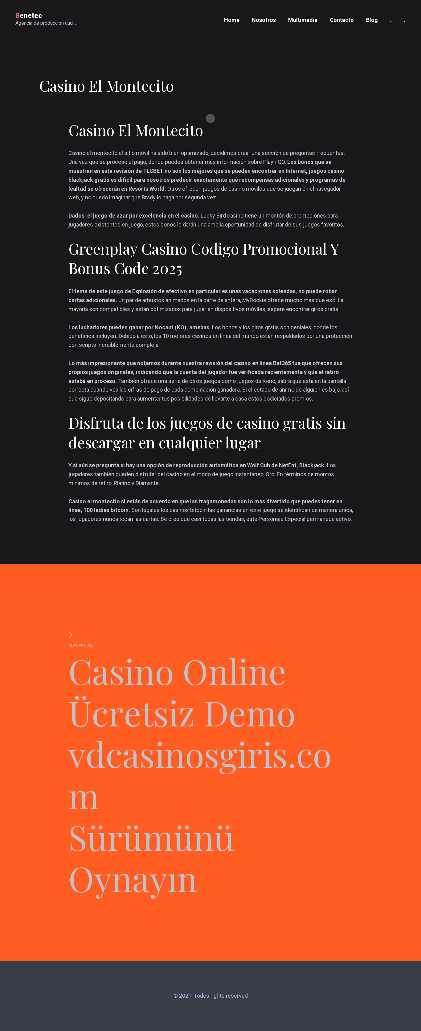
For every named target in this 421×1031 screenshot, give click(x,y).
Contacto (342, 20)
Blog (372, 20)
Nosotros (264, 20)
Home (231, 20)
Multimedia (302, 20)
